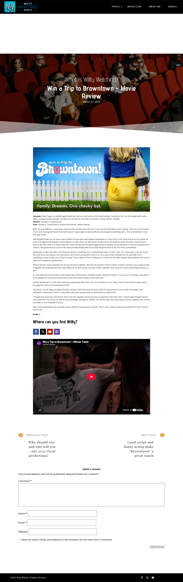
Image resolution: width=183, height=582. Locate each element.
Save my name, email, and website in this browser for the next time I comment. (66, 539)
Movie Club (134, 7)
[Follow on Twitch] (57, 332)
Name (22, 513)
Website (23, 531)
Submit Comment (157, 547)
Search (172, 7)
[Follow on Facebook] (36, 332)
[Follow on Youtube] (50, 332)
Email (22, 522)
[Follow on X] (43, 332)
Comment (25, 481)
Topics (116, 7)
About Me (154, 7)
